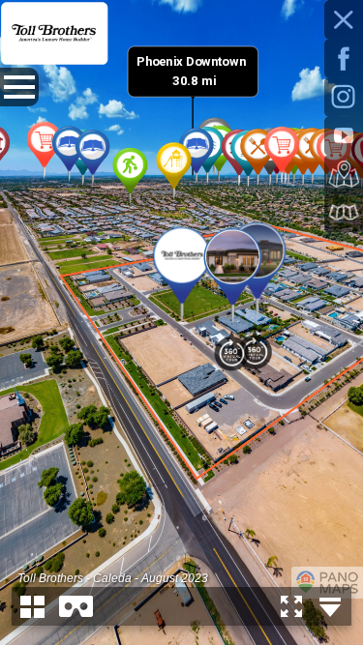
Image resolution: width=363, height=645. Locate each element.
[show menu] (19, 87)
